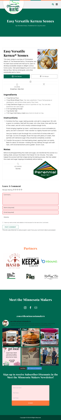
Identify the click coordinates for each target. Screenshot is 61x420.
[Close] (40, 198)
